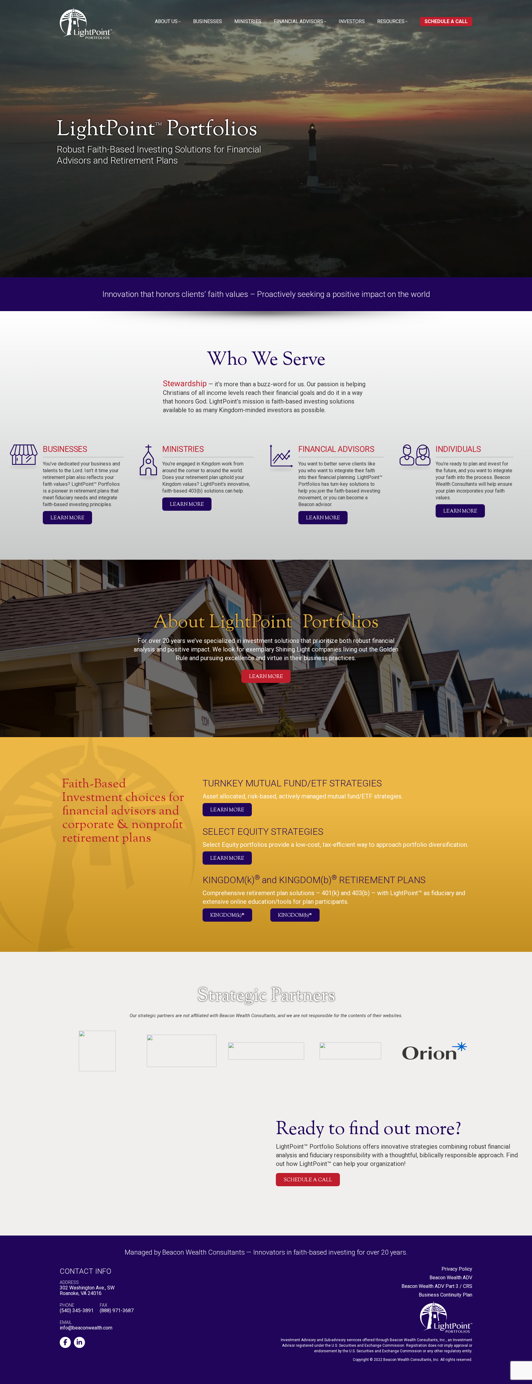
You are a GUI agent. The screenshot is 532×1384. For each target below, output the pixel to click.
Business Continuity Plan (445, 1295)
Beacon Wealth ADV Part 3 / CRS (436, 1286)
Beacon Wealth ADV (450, 1278)
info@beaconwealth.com (86, 1328)
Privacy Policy (456, 1269)
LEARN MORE (67, 518)
